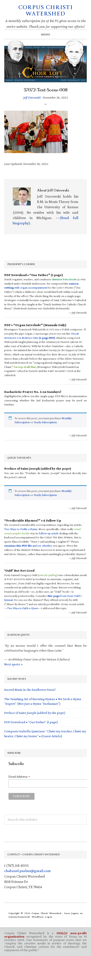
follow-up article (49, 533)
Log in (48, 916)
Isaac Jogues (71, 913)
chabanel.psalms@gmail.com (27, 871)
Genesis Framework (19, 916)
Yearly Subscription (45, 422)
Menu (45, 34)
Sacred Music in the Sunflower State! (29, 689)
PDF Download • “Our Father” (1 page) (31, 722)
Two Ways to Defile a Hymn (20, 529)
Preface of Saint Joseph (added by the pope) (34, 713)
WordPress (38, 916)
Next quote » (13, 664)
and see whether (28, 545)
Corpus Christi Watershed (45, 10)
